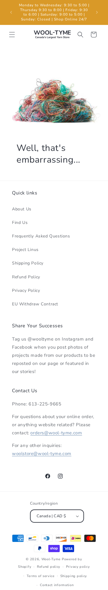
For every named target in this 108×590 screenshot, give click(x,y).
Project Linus (25, 249)
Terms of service (41, 576)
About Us (22, 209)
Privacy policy (78, 566)
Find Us (20, 222)
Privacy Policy (26, 290)
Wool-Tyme (51, 559)
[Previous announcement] (11, 12)
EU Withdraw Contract (35, 304)
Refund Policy (26, 277)
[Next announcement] (97, 12)
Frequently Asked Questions (41, 236)
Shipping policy (73, 576)
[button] (12, 34)
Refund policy (48, 566)
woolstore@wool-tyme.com (41, 454)
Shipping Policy (28, 263)
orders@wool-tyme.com (56, 433)
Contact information (57, 585)
